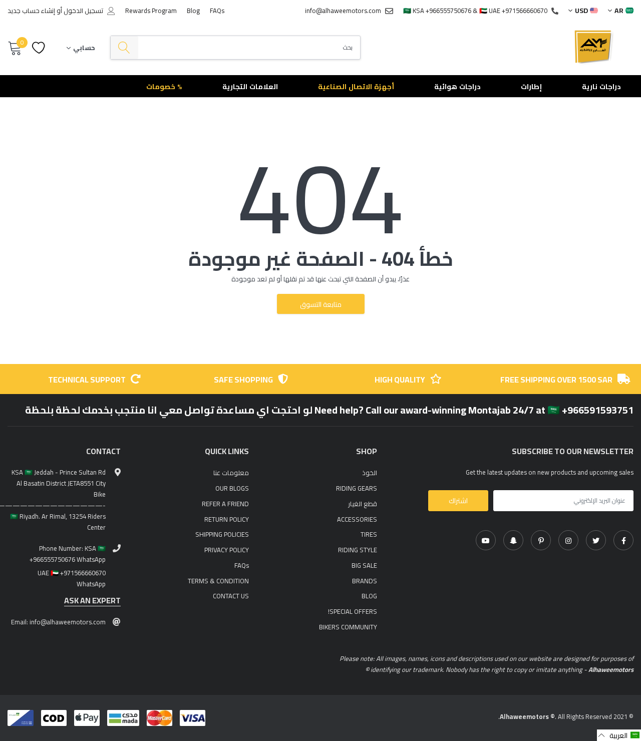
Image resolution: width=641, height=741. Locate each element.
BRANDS (364, 580)
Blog (193, 11)
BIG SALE (364, 565)
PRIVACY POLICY (226, 549)
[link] (623, 540)
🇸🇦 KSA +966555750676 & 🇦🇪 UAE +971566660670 (475, 11)
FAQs (217, 11)
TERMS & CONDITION (218, 580)
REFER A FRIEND (225, 503)
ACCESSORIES (357, 519)
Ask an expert (92, 600)
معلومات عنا (231, 472)
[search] (124, 48)
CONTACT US (231, 595)
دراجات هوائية (457, 86)
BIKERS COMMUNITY (348, 626)
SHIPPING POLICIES (222, 534)
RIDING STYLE (357, 549)
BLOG (369, 595)
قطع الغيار (362, 503)
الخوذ (369, 472)
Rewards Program (151, 11)
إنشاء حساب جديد (31, 11)
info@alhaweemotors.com (343, 11)
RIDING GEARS (356, 488)
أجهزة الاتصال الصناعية (356, 86)
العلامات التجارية (250, 86)
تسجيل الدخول (83, 11)
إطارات (531, 86)
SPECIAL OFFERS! (352, 611)
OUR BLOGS (232, 488)
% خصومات (164, 86)
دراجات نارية (601, 86)
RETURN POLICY (226, 519)
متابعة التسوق (321, 304)
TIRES (369, 534)
